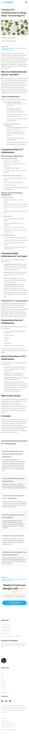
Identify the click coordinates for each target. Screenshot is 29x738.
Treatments (4, 686)
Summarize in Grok (7, 49)
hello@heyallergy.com (6, 627)
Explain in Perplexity (20, 48)
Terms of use (4, 718)
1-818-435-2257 (5, 624)
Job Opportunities (5, 692)
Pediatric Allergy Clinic (6, 633)
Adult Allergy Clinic (5, 630)
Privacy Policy (4, 720)
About (2, 672)
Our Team (3, 689)
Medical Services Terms (6, 722)
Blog (2, 675)
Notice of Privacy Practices (7, 724)
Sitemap (3, 681)
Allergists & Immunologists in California (11, 636)
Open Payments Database (7, 726)
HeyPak (3, 684)
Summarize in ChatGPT (8, 48)
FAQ (2, 678)
